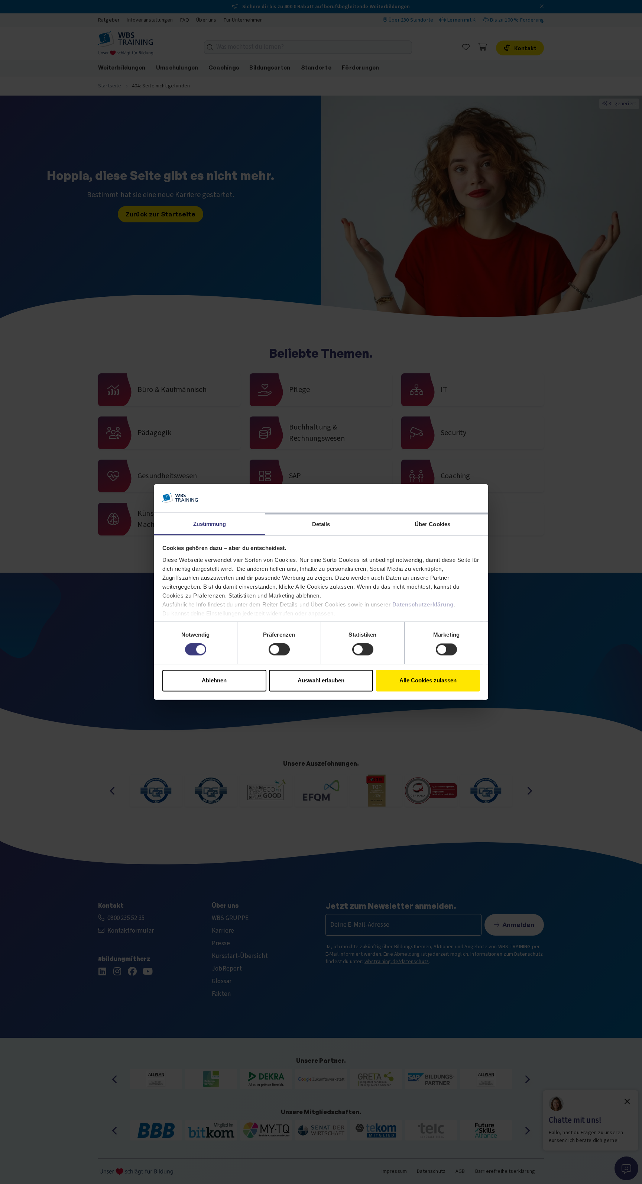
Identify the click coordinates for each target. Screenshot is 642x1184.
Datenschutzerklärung (423, 604)
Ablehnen (214, 680)
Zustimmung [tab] (209, 524)
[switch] (279, 650)
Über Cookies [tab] (432, 524)
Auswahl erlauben (321, 680)
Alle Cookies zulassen (428, 680)
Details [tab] (321, 524)
